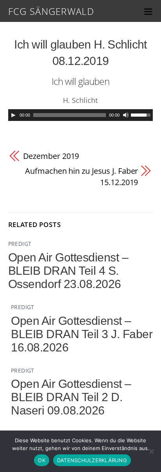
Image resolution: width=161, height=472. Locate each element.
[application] (80, 115)
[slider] (142, 114)
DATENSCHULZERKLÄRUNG (92, 460)
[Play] (13, 115)
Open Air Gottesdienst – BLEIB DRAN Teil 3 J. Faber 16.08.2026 (81, 334)
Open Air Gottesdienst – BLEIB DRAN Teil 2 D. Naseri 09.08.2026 (71, 397)
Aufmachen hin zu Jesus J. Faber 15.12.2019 (81, 176)
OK (41, 460)
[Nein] (151, 451)
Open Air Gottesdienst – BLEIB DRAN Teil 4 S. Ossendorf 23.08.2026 (68, 270)
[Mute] (126, 115)
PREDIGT (20, 243)
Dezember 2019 (51, 156)
